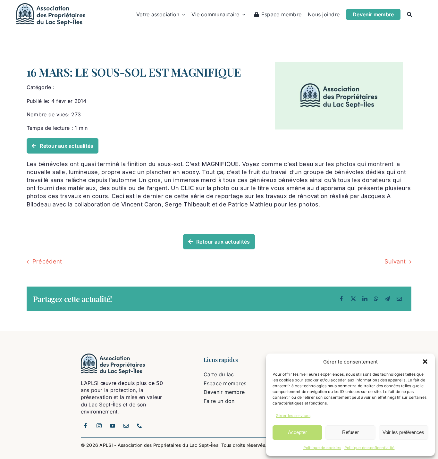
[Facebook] (341, 299)
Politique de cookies (322, 447)
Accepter (297, 432)
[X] (353, 299)
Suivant (395, 261)
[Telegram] (387, 299)
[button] (425, 361)
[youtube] (113, 426)
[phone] (140, 426)
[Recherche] (409, 14)
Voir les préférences (403, 432)
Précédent (47, 261)
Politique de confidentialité (369, 447)
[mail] (126, 426)
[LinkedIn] (365, 299)
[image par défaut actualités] (339, 65)
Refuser (350, 432)
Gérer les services (293, 415)
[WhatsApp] (376, 299)
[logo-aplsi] (50, 6)
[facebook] (86, 426)
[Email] (399, 299)
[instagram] (99, 426)
